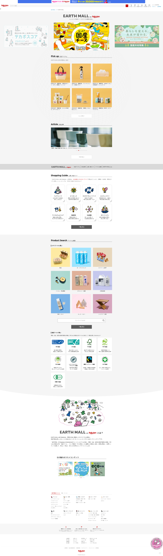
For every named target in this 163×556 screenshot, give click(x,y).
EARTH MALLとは (107, 166)
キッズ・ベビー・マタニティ (106, 498)
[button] (135, 5)
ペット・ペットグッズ (92, 516)
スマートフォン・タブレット (56, 516)
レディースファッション (55, 498)
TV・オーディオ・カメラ (55, 514)
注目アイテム (77, 166)
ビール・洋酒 (65, 504)
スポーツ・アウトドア (67, 513)
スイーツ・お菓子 (66, 500)
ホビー (102, 516)
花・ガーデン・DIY (92, 518)
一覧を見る (81, 227)
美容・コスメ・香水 (92, 498)
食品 (64, 498)
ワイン (64, 506)
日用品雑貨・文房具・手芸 (80, 498)
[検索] (127, 6)
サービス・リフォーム (92, 520)
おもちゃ (102, 500)
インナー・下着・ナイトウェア (56, 506)
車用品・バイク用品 (79, 513)
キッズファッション (54, 502)
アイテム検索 (98, 166)
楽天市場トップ (54, 9)
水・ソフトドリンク (66, 502)
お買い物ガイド (90, 166)
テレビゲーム (103, 513)
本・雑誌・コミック (104, 520)
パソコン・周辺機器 (54, 518)
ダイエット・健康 (79, 500)
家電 (51, 513)
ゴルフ (64, 514)
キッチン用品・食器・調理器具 (94, 514)
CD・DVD (103, 514)
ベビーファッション (54, 504)
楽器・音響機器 (103, 518)
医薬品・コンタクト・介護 (80, 502)
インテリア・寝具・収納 (93, 513)
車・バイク (78, 514)
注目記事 (83, 166)
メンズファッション (54, 500)
